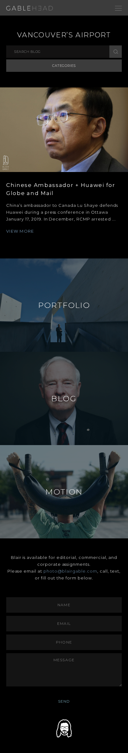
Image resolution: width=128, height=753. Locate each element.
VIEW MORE (20, 231)
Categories (64, 65)
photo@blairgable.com (70, 571)
